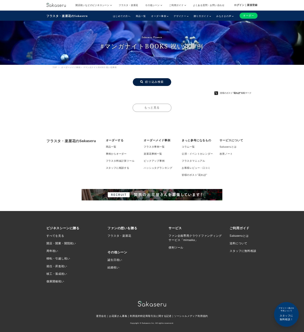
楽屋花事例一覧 (153, 153)
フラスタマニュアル (193, 160)
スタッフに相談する (117, 167)
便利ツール (176, 247)
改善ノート (226, 153)
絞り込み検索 (154, 81)
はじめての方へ (122, 16)
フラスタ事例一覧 (154, 146)
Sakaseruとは (228, 146)
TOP (55, 67)
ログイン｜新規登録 (246, 5)
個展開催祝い (55, 281)
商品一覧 (141, 16)
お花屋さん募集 (118, 316)
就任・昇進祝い (56, 266)
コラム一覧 (188, 146)
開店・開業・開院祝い (61, 243)
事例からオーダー (116, 153)
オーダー (248, 15)
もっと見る (152, 107)
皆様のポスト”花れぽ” (194, 174)
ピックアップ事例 (154, 160)
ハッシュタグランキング (158, 167)
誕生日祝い (114, 259)
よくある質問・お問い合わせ (208, 5)
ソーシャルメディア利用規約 (191, 316)
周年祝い (52, 250)
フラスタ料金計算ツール (120, 160)
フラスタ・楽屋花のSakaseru (67, 15)
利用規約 (135, 316)
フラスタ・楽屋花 (128, 5)
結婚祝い (113, 267)
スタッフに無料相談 (243, 250)
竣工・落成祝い (56, 273)
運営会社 (101, 316)
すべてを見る (55, 235)
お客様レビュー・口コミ (196, 167)
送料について (238, 243)
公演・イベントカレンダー (197, 153)
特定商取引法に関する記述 (156, 316)
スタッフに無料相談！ (286, 314)
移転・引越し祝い (58, 258)
